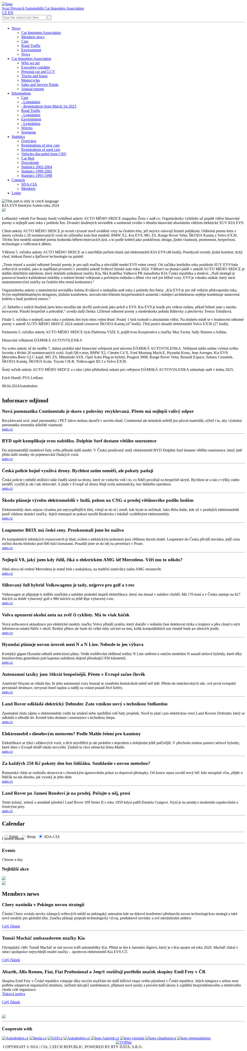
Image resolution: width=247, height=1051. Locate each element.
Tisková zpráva (13, 994)
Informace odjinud (25, 400)
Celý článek (11, 926)
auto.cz (7, 429)
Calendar (13, 823)
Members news (20, 894)
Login (16, 193)
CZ (4, 13)
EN (10, 13)
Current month (14, 839)
